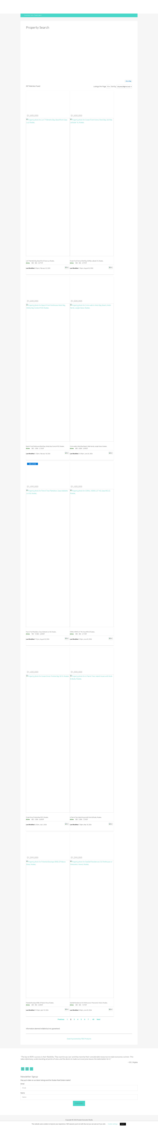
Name (22, 1088)
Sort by (113, 82)
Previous (61, 1015)
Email (22, 1079)
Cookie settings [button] (113, 1124)
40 (93, 1015)
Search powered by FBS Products (79, 1034)
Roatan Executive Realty (17, 5)
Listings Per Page (99, 82)
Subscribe (79, 1099)
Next (98, 1015)
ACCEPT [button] (123, 1124)
